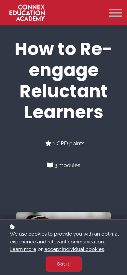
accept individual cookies (74, 249)
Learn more (23, 249)
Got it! (64, 264)
